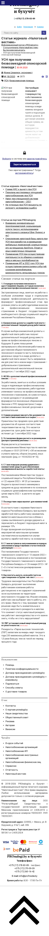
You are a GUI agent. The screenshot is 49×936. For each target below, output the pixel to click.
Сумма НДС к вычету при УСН (20, 189)
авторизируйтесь (24, 173)
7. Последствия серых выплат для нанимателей (24, 502)
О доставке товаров (16, 691)
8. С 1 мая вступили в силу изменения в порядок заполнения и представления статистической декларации (24, 545)
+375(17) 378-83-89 (25, 18)
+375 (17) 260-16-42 (24, 871)
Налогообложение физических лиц (23, 762)
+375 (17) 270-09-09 (24, 868)
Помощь (9, 665)
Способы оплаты (14, 687)
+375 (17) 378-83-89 (19, 865)
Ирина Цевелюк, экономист (18, 72)
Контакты (10, 705)
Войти (19, 27)
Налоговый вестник (15, 774)
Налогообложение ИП (16, 751)
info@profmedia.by (28, 876)
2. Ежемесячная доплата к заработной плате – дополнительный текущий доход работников (23, 324)
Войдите (6, 158)
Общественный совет (16, 717)
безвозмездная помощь (21, 80)
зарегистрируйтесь (37, 158)
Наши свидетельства (16, 713)
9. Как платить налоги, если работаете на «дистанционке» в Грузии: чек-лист (21, 576)
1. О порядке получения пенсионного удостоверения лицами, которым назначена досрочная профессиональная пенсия (22, 286)
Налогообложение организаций (21, 747)
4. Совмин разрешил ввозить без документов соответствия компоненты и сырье (23, 416)
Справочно (10, 766)
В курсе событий (14, 743)
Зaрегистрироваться (24, 164)
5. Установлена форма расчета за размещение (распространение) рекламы (23, 439)
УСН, (6, 80)
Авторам (10, 725)
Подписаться (12, 683)
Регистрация (28, 27)
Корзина (40, 27)
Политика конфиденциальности (21, 669)
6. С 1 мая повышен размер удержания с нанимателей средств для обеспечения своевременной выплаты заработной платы (22, 467)
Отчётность (11, 770)
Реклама (9, 721)
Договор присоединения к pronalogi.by (25, 673)
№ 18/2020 (9, 76)
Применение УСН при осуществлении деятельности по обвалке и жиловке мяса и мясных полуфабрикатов (24, 257)
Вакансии (10, 729)
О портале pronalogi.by (16, 709)
